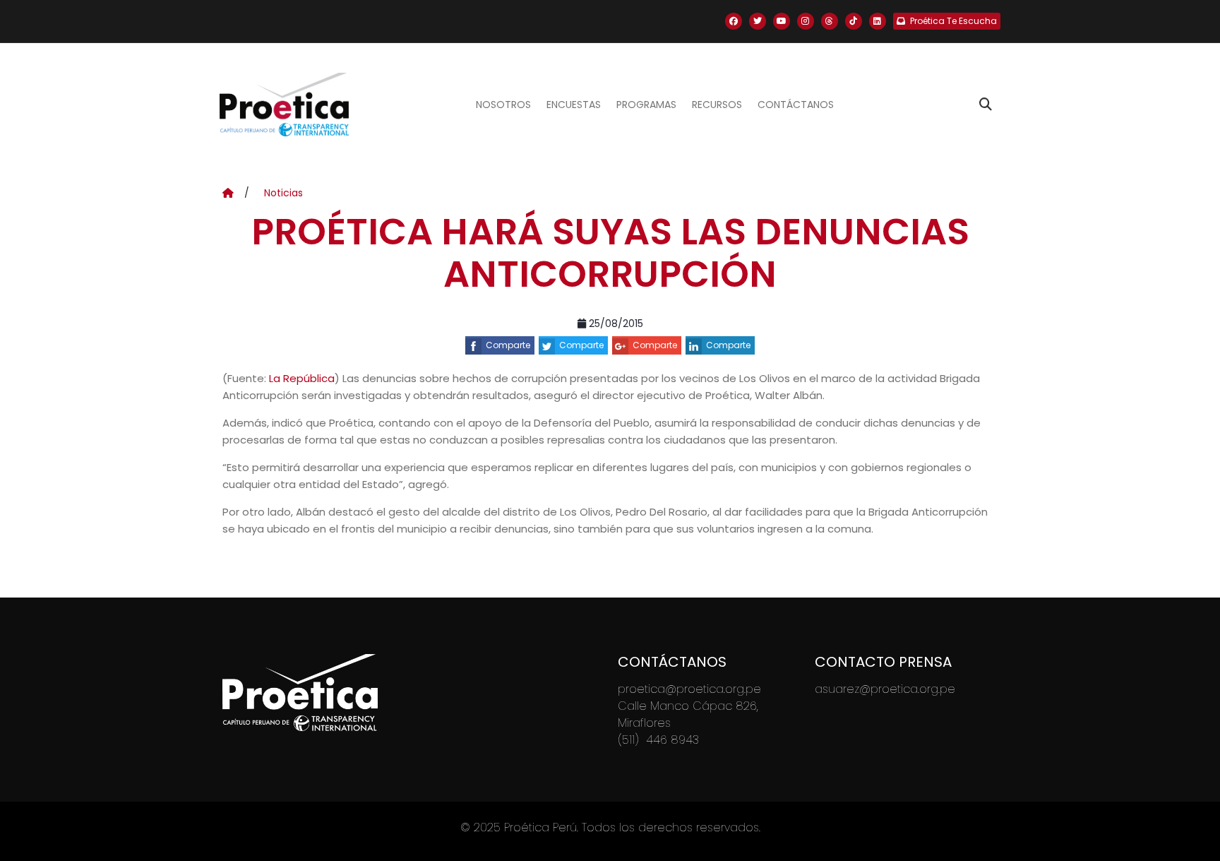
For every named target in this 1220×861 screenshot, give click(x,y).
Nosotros (503, 104)
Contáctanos (796, 104)
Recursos (717, 104)
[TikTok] (853, 21)
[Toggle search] (985, 105)
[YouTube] (781, 21)
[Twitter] (757, 21)
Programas (646, 104)
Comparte (508, 345)
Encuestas (573, 104)
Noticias (283, 193)
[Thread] (829, 21)
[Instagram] (805, 21)
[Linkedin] (877, 21)
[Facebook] (733, 21)
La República (302, 378)
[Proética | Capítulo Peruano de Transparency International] (284, 104)
